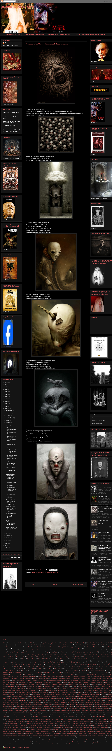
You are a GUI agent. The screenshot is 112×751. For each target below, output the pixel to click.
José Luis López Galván (32, 692)
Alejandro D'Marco (91, 643)
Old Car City (85, 712)
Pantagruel (60, 714)
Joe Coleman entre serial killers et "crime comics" (11, 463)
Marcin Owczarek (20, 704)
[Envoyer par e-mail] (50, 570)
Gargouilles (29, 678)
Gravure (44, 680)
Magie (81, 702)
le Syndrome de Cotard (44, 698)
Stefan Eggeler (81, 731)
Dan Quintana (102, 661)
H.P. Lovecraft (30, 682)
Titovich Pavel (26, 737)
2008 (6, 548)
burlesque (13, 653)
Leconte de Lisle (60, 698)
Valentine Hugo (92, 737)
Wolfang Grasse (44, 743)
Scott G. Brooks (6, 729)
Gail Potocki (14, 678)
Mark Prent (71, 704)
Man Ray (97, 702)
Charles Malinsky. (32, 655)
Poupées (105, 719)
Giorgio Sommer (6, 680)
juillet (7, 422)
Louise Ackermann (90, 700)
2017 (6, 394)
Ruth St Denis (51, 725)
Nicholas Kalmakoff (75, 710)
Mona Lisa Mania (73, 708)
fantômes (54, 672)
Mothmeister (5, 710)
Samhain (9, 727)
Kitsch (5, 696)
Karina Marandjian (36, 694)
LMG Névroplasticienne (35, 700)
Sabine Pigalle (67, 725)
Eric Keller (44, 670)
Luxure (44, 702)
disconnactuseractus (64, 667)
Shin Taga (96, 729)
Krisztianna (39, 696)
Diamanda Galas (102, 665)
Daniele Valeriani (7, 663)
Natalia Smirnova (43, 710)
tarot (85, 733)
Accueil (55, 584)
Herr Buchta (54, 684)
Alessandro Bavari (101, 643)
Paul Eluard (86, 714)
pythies (5, 721)
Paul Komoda (94, 714)
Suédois (14, 733)
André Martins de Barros (8, 647)
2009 (6, 545)
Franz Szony (58, 676)
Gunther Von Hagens (105, 680)
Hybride (4, 686)
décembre (9, 410)
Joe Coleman (95, 690)
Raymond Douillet (66, 721)
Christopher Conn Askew (42, 657)
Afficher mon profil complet (10, 45)
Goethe (34, 680)
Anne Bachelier (53, 647)
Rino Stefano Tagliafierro (38, 723)
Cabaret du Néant (32, 653)
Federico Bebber (77, 672)
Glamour (28, 680)
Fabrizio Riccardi (38, 672)
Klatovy (11, 696)
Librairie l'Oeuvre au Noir (98, 420)
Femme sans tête (104, 672)
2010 (6, 543)
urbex (73, 737)
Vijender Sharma (89, 739)
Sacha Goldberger (77, 725)
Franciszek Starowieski (103, 674)
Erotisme (76, 670)
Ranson (36, 721)
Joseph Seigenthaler (55, 692)
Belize (109, 649)
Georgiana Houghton (96, 678)
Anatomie (70, 645)
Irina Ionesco (62, 686)
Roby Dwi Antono (84, 723)
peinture (35, 716)
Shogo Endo (102, 729)
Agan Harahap (45, 643)
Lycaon (49, 702)
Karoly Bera (45, 694)
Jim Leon (80, 690)
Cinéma (94, 657)
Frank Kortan (26, 676)
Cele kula (18, 655)
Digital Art (45, 667)
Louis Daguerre (72, 700)
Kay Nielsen (76, 694)
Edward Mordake (49, 668)
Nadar (30, 710)
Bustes (18, 653)
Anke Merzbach (44, 647)
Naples (35, 710)
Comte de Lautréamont (62, 658)
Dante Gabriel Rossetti (37, 663)
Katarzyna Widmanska (54, 694)
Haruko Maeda (86, 682)
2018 (6, 391)
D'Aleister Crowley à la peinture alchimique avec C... (11, 432)
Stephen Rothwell (7, 733)
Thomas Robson (91, 735)
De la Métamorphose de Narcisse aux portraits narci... (11, 522)
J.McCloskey (81, 686)
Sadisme (89, 725)
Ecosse (11, 668)
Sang (21, 727)
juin (7, 425)
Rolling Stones (93, 723)
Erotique (69, 670)
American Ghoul (62, 645)
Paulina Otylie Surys (14, 716)
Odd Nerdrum (52, 712)
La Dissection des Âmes (83, 696)
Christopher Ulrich (68, 657)
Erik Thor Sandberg (53, 670)
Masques (5, 706)
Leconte (53, 698)
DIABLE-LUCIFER (91, 665)
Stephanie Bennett (100, 731)
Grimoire (59, 680)
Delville (30, 665)
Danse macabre (26, 663)
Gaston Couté (36, 678)
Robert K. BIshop (59, 723)
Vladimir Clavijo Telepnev (9, 741)
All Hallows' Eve (46, 645)
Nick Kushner (93, 710)
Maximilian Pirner (63, 706)
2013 (6, 403)
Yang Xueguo (53, 743)
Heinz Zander (24, 684)
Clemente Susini (11, 658)
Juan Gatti (80, 692)
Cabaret (24, 653)
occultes (45, 712)
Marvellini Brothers (99, 704)
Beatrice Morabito (89, 649)
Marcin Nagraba (10, 704)
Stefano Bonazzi (90, 731)
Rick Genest (21, 723)
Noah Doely (109, 710)
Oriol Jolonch (21, 714)
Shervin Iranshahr (88, 729)
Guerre (88, 680)
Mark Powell (64, 704)
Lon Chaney (45, 700)
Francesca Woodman (49, 674)
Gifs (104, 678)
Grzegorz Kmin (74, 680)
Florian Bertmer (18, 674)
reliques (80, 721)
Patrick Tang (72, 714)
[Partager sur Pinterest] (56, 570)
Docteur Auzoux (82, 667)
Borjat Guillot (79, 651)
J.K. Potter (74, 686)
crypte (41, 661)
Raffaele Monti (12, 721)
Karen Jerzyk (27, 694)
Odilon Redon (77, 712)
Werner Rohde (54, 741)
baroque (69, 649)
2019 (6, 389)
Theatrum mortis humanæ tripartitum (39, 735)
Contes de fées (80, 658)
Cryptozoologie (48, 661)
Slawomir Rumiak (27, 731)
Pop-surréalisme (89, 719)
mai (7, 427)
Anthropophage (71, 647)
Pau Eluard (79, 714)
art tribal (15, 649)
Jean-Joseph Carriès (34, 690)
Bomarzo (66, 651)
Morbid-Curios (105, 708)
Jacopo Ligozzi (6, 688)
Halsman (71, 682)
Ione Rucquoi (55, 686)
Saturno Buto (68, 727)
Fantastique (47, 672)
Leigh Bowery (75, 698)
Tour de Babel (35, 737)
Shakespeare (70, 729)
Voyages (35, 741)
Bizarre (20, 651)
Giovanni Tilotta (20, 680)
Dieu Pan (39, 667)
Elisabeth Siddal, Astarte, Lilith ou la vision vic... (11, 489)
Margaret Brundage (38, 704)
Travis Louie (51, 737)
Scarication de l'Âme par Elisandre (33, 34)
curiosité (56, 661)
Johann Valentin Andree (105, 690)
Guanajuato (82, 680)
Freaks (88, 676)
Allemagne (53, 645)
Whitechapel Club (72, 741)
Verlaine (26, 739)
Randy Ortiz (30, 721)
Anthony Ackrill (62, 647)
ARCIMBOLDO (102, 496)
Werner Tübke (63, 741)
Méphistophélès (88, 706)
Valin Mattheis (100, 737)
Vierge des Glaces (79, 739)
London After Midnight (55, 700)
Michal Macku (17, 708)
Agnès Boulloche (54, 643)
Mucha (11, 710)
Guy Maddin (22, 682)
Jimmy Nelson (87, 690)
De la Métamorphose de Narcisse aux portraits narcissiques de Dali (105, 547)
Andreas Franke (19, 647)
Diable (82, 665)
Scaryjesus (96, 727)
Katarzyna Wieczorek (66, 694)
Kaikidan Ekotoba (11, 694)
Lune (30, 702)
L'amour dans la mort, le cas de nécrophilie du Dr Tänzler (11, 130)
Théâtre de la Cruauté (24, 735)
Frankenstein (33, 676)
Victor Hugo (47, 739)
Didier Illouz (24, 667)
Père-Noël (61, 716)
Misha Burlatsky (26, 708)
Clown (18, 658)
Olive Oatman (107, 712)
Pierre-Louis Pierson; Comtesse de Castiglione (39, 719)
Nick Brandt (85, 710)
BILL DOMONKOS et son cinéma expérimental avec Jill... (11, 495)
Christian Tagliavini (30, 657)
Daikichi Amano (82, 661)
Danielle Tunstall (16, 663)
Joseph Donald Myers (44, 692)
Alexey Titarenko (31, 645)
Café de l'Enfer (54, 653)
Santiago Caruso (31, 727)
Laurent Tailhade (6, 698)
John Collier (12, 692)
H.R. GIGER (39, 682)
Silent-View (12, 731)
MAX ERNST (102, 486)
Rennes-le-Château (96, 423)
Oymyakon (54, 714)
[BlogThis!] (51, 570)
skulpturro (18, 731)
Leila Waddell (83, 698)
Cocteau (24, 658)
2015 (6, 399)
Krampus (26, 696)
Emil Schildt (5, 670)
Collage (46, 658)
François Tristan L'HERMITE (14, 676)
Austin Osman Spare (45, 649)
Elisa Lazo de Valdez (76, 668)
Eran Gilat (38, 670)
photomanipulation (98, 716)
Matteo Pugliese (26, 706)
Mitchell (34, 708)
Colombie (53, 658)
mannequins (103, 702)
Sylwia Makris (70, 733)
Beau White (98, 649)
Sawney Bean (75, 727)
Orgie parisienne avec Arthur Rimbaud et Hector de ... (10, 476)
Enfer (19, 670)
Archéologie (99, 647)
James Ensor (51, 688)
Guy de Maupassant (46, 572)
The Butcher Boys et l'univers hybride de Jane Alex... (11, 438)
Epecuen (32, 670)
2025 (6, 382)
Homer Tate (87, 684)
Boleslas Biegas (58, 651)
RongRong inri (15, 725)
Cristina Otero (34, 661)
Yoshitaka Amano (62, 743)
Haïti (52, 682)
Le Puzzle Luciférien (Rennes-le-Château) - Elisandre (89, 34)
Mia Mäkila (104, 706)
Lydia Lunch (56, 702)
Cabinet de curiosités (43, 653)
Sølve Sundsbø (36, 731)
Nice (50, 710)
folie (25, 674)
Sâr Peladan (39, 727)
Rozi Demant (33, 725)
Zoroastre (103, 743)
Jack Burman (95, 686)
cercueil (24, 655)
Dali (89, 661)
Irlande (68, 686)
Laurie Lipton (23, 698)
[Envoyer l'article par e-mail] (46, 569)
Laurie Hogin (15, 698)
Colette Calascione (31, 658)
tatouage (89, 733)
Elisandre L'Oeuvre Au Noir (8, 319)
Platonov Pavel (75, 719)
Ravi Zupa (50, 721)
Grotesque (66, 680)
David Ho (73, 663)
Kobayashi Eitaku (18, 696)
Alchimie (72, 643)
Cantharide (79, 653)
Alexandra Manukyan (21, 645)
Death (24, 665)
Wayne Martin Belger (44, 741)
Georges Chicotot (86, 678)
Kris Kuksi (32, 696)
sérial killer (55, 729)
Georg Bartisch (53, 678)
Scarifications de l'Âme (86, 727)
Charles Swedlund (59, 655)
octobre (8, 415)
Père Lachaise (54, 716)
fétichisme (5, 674)
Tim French (11, 737)
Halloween (58, 682)
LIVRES (23, 700)
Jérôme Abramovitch (62, 690)
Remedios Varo (87, 721)
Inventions (47, 686)
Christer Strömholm (20, 657)
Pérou (67, 716)
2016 (6, 396)
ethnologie (90, 670)
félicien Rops (86, 672)
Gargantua (22, 678)
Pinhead (68, 719)
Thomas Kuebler (82, 735)
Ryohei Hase (59, 725)
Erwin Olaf (83, 670)
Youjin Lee (70, 743)
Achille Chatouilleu (20, 643)
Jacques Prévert (30, 688)
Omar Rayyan (13, 714)
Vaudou (20, 739)
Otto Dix (34, 714)
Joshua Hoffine (65, 692)
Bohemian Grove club (40, 651)
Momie (64, 708)
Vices (40, 739)
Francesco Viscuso (81, 674)
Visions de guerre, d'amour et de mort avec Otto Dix (11, 469)
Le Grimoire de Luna (32, 698)
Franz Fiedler (51, 676)
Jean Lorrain (25, 690)
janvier (8, 540)
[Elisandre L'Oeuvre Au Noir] (8, 344)
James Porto (58, 688)
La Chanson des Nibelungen (69, 696)
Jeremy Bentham (52, 690)
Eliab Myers (66, 668)
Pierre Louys (24, 719)
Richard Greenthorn (12, 723)
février (8, 537)
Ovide (44, 714)
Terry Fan (109, 733)
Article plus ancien (79, 584)
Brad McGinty (94, 651)
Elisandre (7, 43)
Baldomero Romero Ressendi (59, 649)
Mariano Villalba (48, 704)
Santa (25, 727)
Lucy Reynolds (108, 700)
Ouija (39, 714)
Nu (24, 712)
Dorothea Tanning (92, 667)
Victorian (65, 739)
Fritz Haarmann (97, 676)
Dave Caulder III (58, 663)
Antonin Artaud (90, 647)
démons (41, 665)
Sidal (108, 729)
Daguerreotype (73, 661)
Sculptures (31, 729)
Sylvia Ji (63, 733)
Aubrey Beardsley (34, 649)
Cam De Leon (62, 653)
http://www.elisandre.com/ (98, 417)
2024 (6, 384)
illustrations (11, 686)
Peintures (45, 716)
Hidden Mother (62, 684)
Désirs (77, 665)
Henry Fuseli (47, 684)
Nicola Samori (101, 710)
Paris (66, 714)
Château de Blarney (78, 655)
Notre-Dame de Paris (17, 712)
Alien (38, 645)
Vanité (15, 739)
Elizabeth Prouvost (102, 668)
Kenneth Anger (95, 694)
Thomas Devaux (73, 735)
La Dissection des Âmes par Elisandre (59, 34)
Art (8, 649)
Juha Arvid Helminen (89, 692)
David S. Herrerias (89, 663)
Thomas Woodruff (101, 735)
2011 (6, 408)
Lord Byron (64, 700)
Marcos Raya (29, 704)
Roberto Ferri (68, 723)
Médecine (71, 706)
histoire (80, 684)
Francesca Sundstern (38, 674)
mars (7, 535)
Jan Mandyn (72, 688)
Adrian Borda (37, 643)
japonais (90, 688)
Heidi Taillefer (6, 684)
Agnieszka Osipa (64, 643)
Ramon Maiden (21, 721)
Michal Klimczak (8, 708)
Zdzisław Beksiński (86, 743)
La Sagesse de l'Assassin (97, 696)
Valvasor (108, 737)
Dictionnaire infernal (7, 667)
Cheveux (6, 657)
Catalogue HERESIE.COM (12, 34)
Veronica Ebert (34, 739)
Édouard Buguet (39, 668)
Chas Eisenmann (68, 655)
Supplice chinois (29, 733)
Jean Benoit (106, 688)
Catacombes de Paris (104, 653)
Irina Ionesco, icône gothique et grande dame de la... (11, 457)
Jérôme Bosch (72, 690)
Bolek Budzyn (50, 651)
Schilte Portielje (104, 727)
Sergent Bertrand (47, 729)
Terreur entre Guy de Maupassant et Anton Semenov (48, 43)
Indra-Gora (28, 686)
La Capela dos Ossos (56, 696)
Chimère (12, 657)
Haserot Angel (100, 682)
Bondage (72, 651)
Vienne (71, 739)
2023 (6, 387)
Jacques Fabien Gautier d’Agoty (18, 688)
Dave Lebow (66, 663)
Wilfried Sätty (81, 741)
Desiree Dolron (71, 665)
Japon (85, 688)
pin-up (62, 719)
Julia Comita (99, 692)
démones (36, 665)
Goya (39, 680)
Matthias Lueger (35, 706)
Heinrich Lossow (15, 684)
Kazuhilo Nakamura (85, 694)
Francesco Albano (60, 674)
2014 (6, 401)
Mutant (25, 710)
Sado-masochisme (97, 725)
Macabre (55, 572)
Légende (68, 698)
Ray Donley (58, 721)
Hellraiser (31, 684)
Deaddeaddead (11, 665)
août (7, 420)
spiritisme (65, 731)
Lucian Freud (100, 700)
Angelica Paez (36, 647)
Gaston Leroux (44, 678)
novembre (9, 413)
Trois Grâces (59, 737)
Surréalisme (38, 733)
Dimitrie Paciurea (54, 667)
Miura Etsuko (49, 708)
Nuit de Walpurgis (31, 712)
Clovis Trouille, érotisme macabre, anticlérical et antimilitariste (105, 583)
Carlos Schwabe (87, 653)
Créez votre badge (7, 346)
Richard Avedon (102, 721)
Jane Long (79, 688)
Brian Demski (103, 651)
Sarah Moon (56, 727)
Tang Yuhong (79, 733)
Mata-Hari (11, 706)
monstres (89, 708)
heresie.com (94, 415)
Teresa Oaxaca (102, 733)
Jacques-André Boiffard (41, 688)
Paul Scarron (108, 714)
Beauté (104, 649)
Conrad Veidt (72, 658)
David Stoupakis (98, 663)
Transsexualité (43, 737)
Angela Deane (27, 647)
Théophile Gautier (63, 735)
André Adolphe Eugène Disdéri (82, 645)
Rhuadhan (95, 721)
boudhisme (87, 651)
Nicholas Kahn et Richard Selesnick (61, 710)
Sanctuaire (15, 727)
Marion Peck (56, 704)
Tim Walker (19, 737)
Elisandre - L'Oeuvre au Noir (17, 6)
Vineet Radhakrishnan (100, 739)
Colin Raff (40, 658)
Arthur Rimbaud (23, 649)
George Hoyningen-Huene (64, 678)
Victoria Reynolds (57, 739)
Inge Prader (35, 686)
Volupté (30, 741)
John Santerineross (20, 692)
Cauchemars (11, 655)
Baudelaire (77, 649)
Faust (59, 672)
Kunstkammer (47, 696)
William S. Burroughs (26, 743)
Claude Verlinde (107, 657)
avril (7, 533)
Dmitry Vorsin (74, 667)
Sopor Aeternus (44, 731)
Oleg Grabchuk (93, 712)
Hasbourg (93, 682)
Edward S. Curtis (58, 668)
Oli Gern (100, 712)
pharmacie (80, 716)
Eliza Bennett (93, 668)
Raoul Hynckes (43, 721)
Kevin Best (103, 694)
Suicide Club (21, 733)
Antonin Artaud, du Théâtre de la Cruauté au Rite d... (11, 445)
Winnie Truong (36, 743)
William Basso (101, 741)
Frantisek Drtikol (42, 676)
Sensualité (38, 729)
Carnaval (95, 653)
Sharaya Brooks (78, 729)
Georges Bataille (76, 678)
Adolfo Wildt (30, 643)
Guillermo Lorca (95, 680)
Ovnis (48, 714)
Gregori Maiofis (52, 680)
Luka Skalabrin (14, 702)
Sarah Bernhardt (47, 727)
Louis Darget (81, 700)
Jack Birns (88, 686)
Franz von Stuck (66, 676)
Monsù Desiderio (97, 708)
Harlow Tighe (78, 682)
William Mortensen (15, 743)
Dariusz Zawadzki (48, 663)
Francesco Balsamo (70, 674)
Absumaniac (11, 643)
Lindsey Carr (15, 700)
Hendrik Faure (39, 684)
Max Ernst (54, 706)
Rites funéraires (49, 723)
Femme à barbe (94, 672)
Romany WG (108, 723)
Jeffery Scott (43, 690)
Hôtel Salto (102, 684)
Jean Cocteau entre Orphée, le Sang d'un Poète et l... (11, 451)
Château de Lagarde (89, 655)
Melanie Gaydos (80, 706)
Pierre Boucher (16, 719)
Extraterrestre (18, 672)
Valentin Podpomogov (82, 737)
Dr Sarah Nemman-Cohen (103, 667)
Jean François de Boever (14, 690)
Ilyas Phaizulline (20, 686)
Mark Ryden (79, 704)
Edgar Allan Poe (19, 668)
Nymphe (39, 712)
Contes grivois (89, 658)
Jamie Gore (65, 688)
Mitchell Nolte (40, 708)
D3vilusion (65, 661)
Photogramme (87, 716)
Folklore (30, 674)
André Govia (103, 645)
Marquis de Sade (88, 704)
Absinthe (5, 643)
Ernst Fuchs (62, 670)
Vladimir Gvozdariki (21, 741)
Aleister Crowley (80, 643)
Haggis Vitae (47, 682)
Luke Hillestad (23, 702)
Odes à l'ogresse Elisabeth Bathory (64, 712)
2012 (6, 406)
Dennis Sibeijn (62, 665)
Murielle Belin (18, 710)
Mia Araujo (96, 706)
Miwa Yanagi (57, 708)
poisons (82, 719)
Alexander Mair (10, 645)
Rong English (7, 725)
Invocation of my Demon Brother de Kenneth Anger (11, 509)
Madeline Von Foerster (72, 702)
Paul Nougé (101, 714)
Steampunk (72, 731)
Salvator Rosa (107, 725)
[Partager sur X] (53, 570)
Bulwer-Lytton (6, 653)
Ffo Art (11, 674)
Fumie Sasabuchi (106, 676)
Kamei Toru (19, 694)
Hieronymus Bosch (72, 684)
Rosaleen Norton (24, 725)
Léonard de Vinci (92, 698)
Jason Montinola (98, 688)
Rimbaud (28, 723)
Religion (75, 721)
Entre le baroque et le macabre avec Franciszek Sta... (11, 528)
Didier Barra (17, 667)
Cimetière (78, 657)
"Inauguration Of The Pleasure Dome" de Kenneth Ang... (10, 502)
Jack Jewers (102, 686)
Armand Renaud (107, 647)
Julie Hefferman (107, 692)
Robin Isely (75, 723)
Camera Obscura (71, 653)
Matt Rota (18, 706)
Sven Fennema (46, 733)
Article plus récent (32, 584)
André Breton (94, 645)
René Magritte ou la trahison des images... (104, 533)
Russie (44, 725)
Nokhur (8, 712)
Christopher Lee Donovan (56, 657)
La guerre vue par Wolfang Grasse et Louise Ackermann (11, 483)
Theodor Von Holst (53, 735)
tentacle (95, 733)
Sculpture (23, 729)
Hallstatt (65, 682)
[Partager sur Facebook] (55, 570)
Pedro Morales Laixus (26, 716)
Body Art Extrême (29, 651)
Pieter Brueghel (55, 719)
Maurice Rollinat (45, 706)
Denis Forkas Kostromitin (51, 665)
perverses (72, 716)
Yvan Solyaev (77, 743)
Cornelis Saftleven (98, 658)
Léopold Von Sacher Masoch (104, 698)
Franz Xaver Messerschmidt (78, 676)
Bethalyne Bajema (12, 651)
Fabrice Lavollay (28, 672)
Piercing (9, 719)
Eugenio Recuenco (99, 670)
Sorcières (52, 731)
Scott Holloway (15, 729)
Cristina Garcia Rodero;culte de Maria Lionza (18, 661)
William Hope (6, 743)
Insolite (41, 686)
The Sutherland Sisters (12, 735)
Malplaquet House (89, 702)
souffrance (59, 731)
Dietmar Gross (32, 667)
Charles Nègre (50, 655)
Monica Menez (82, 708)
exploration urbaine (7, 672)
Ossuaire (27, 714)
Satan (61, 727)
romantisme (100, 723)
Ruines (39, 725)
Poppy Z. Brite (98, 719)
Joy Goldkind (73, 692)
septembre (9, 417)
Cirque (99, 657)
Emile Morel (13, 670)
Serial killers (63, 729)
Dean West (18, 665)
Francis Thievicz (91, 674)
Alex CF (109, 643)
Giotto (13, 680)
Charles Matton (41, 655)
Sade (84, 725)
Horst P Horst (95, 684)
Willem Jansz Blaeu (91, 741)
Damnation (94, 661)
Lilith (9, 700)
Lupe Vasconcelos (37, 702)
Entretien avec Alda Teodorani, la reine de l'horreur (11, 121)
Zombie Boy (96, 743)
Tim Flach (5, 737)
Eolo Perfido (25, 670)
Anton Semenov (36, 572)
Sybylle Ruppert (55, 733)
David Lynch (80, 663)
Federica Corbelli (67, 672)
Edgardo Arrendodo (30, 668)
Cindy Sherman (86, 657)
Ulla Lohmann (66, 737)
